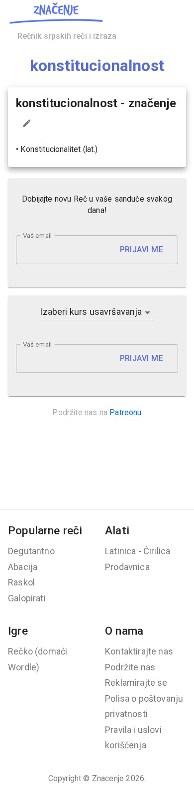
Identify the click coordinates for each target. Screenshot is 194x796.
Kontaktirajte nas (139, 651)
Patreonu (125, 412)
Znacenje (108, 778)
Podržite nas (130, 667)
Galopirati (27, 598)
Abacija (22, 567)
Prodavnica (127, 567)
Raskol (21, 582)
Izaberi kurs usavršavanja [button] (91, 311)
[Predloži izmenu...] (27, 123)
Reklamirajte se (136, 682)
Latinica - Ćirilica (137, 551)
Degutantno (31, 551)
